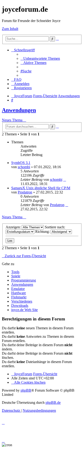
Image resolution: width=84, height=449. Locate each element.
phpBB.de (53, 402)
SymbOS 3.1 (20, 163)
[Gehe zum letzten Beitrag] (64, 180)
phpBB (26, 390)
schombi (24, 167)
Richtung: (43, 232)
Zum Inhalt (10, 29)
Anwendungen (19, 110)
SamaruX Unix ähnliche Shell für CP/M (40, 188)
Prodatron (25, 192)
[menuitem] (40, 58)
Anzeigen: (14, 227)
